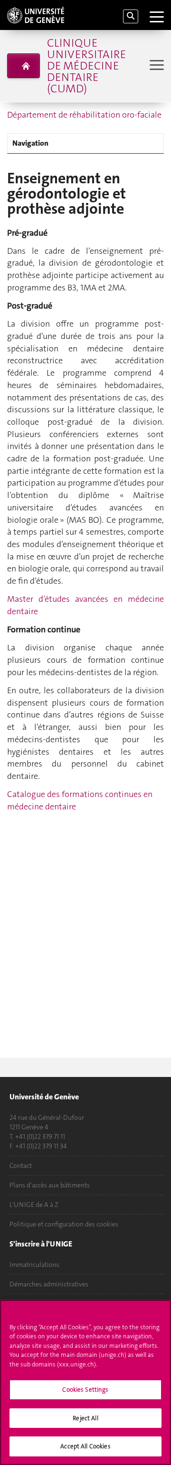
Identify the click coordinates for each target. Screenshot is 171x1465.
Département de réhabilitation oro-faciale (84, 114)
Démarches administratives (49, 1284)
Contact (21, 1165)
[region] (85, 1382)
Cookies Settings (85, 1389)
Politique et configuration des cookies (64, 1224)
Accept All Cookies (85, 1446)
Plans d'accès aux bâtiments (50, 1185)
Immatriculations (34, 1264)
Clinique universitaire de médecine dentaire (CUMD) (86, 65)
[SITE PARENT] (23, 65)
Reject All (85, 1418)
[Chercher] (130, 16)
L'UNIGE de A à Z (34, 1204)
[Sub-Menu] (155, 66)
